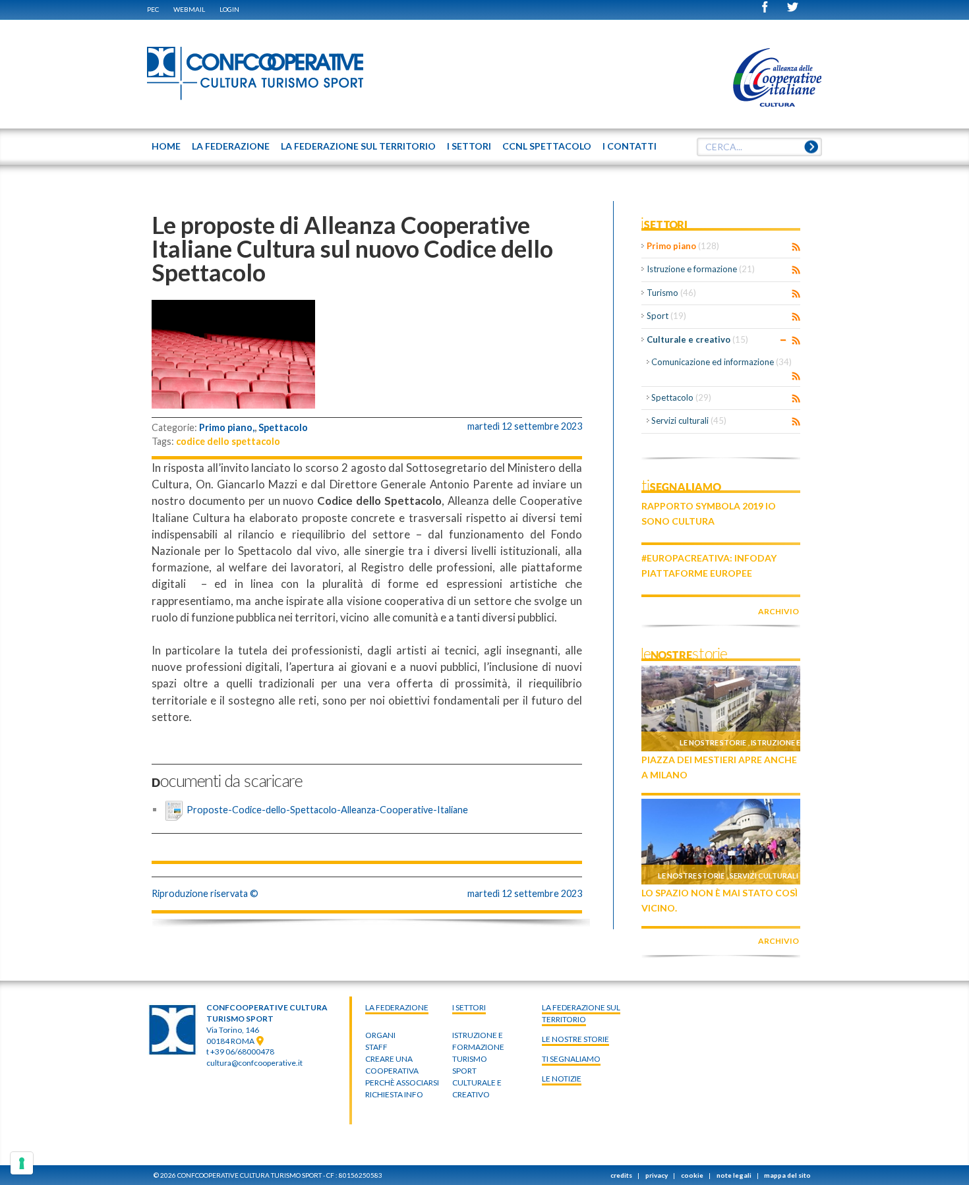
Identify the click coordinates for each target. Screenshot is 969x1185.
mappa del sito (787, 1175)
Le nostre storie (713, 742)
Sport (666, 315)
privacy (656, 1175)
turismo (469, 1059)
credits (621, 1175)
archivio (778, 611)
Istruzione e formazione (701, 269)
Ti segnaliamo (571, 1059)
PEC (153, 9)
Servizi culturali (688, 420)
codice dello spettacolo (228, 441)
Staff (376, 1047)
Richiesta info (394, 1094)
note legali (734, 1175)
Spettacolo (283, 427)
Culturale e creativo (697, 339)
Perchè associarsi (402, 1082)
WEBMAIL (189, 9)
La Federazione (396, 1007)
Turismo (671, 292)
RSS (796, 247)
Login (229, 9)
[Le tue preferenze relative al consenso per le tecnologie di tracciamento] (22, 1163)
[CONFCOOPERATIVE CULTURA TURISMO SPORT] (256, 74)
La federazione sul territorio (581, 1013)
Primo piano (683, 246)
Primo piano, (226, 427)
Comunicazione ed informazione (721, 362)
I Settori (469, 1007)
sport (464, 1071)
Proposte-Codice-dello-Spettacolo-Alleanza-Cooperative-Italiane (327, 809)
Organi (380, 1035)
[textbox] (759, 147)
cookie (692, 1175)
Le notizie (561, 1079)
